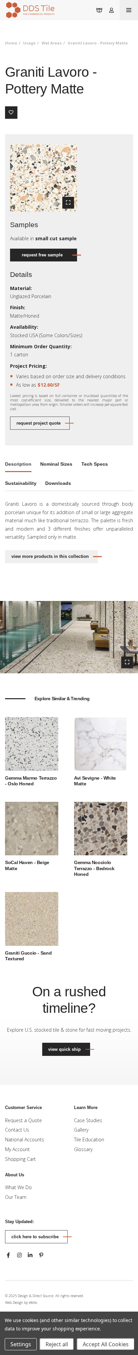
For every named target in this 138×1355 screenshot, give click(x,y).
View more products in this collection (50, 556)
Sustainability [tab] (21, 483)
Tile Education (89, 1139)
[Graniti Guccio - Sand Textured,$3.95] (31, 918)
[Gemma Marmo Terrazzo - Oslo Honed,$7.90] (31, 743)
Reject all (57, 1344)
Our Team (15, 1197)
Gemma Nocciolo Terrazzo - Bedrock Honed (94, 868)
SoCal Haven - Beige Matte (27, 865)
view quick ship (69, 1049)
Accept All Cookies (106, 1344)
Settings (20, 1344)
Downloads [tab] (58, 483)
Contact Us (17, 1130)
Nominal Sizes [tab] (56, 464)
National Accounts (24, 1139)
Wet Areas (52, 42)
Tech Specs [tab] (94, 464)
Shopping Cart (20, 1159)
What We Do (18, 1187)
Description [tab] (18, 464)
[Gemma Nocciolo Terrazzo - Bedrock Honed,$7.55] (100, 828)
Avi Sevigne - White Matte (95, 781)
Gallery (81, 1130)
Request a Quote (23, 1120)
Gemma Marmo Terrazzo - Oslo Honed (31, 781)
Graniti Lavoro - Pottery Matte (98, 42)
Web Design (14, 1302)
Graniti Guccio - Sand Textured (28, 956)
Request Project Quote (38, 423)
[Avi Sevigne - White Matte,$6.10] (100, 743)
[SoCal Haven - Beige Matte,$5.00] (31, 828)
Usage (29, 42)
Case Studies (88, 1120)
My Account (17, 1149)
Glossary (83, 1149)
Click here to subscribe (35, 1236)
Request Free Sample (42, 254)
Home (11, 42)
